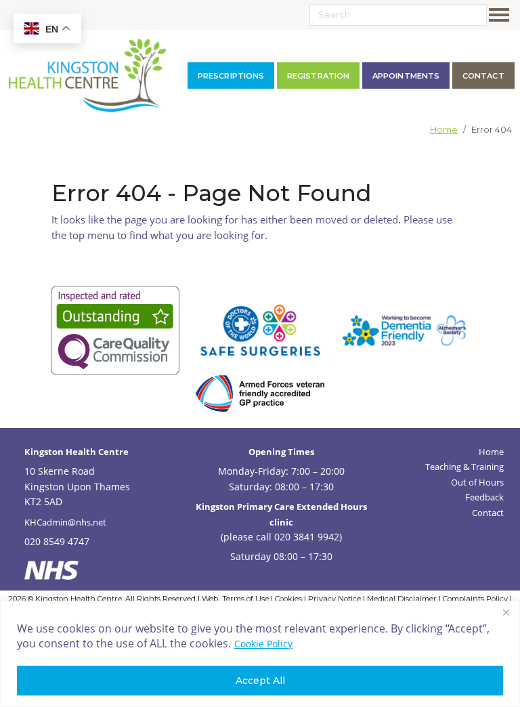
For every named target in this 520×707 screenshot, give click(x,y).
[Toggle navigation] (501, 14)
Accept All (260, 680)
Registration (318, 76)
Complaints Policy (475, 598)
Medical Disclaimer (402, 598)
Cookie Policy (263, 643)
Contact (488, 513)
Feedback (484, 497)
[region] (260, 654)
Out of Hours (477, 482)
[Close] (506, 612)
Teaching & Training (464, 466)
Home (444, 130)
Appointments (405, 76)
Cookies (288, 598)
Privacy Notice (334, 598)
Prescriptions (231, 76)
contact (483, 76)
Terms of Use (245, 598)
